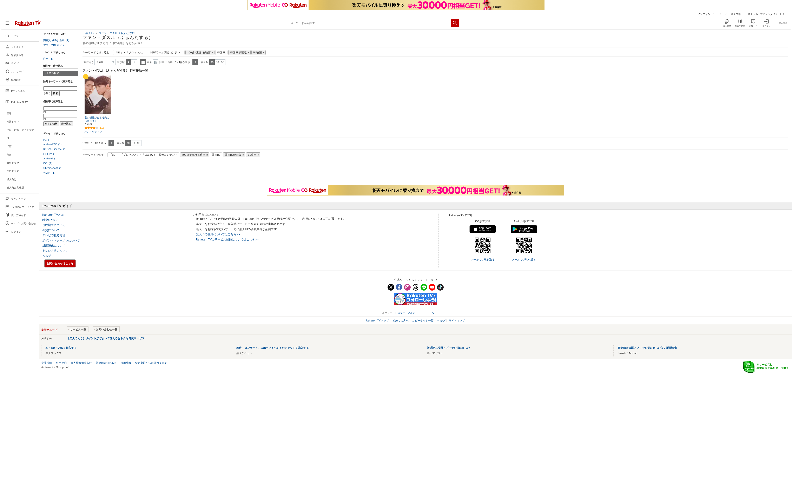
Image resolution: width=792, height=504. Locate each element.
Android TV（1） (53, 144)
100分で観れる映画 (199, 52)
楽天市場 (736, 14)
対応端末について (53, 245)
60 (217, 62)
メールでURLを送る (483, 259)
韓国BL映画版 (238, 52)
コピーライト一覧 (423, 320)
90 (222, 62)
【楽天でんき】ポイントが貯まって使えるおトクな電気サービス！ (107, 338)
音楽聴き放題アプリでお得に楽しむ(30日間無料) (647, 347)
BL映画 (257, 52)
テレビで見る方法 (53, 235)
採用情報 (125, 362)
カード (723, 14)
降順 (134, 62)
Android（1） (51, 158)
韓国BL (221, 52)
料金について (51, 219)
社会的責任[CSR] (106, 362)
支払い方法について (55, 250)
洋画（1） (48, 58)
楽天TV (89, 33)
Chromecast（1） (53, 168)
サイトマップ (457, 320)
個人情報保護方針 (81, 362)
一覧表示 (143, 62)
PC (432, 312)
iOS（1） (48, 163)
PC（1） (48, 139)
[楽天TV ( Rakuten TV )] (28, 24)
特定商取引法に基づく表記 (151, 362)
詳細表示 (155, 62)
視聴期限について (53, 225)
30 (212, 62)
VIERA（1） (50, 172)
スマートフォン (406, 312)
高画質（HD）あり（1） (57, 40)
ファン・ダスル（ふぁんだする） (119, 33)
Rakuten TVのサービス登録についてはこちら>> (227, 239)
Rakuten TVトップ (378, 320)
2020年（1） (54, 73)
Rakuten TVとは (53, 214)
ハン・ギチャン (93, 131)
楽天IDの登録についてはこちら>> (218, 234)
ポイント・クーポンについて (61, 240)
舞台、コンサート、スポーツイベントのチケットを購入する (272, 347)
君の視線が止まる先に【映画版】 (97, 119)
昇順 (128, 62)
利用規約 (61, 362)
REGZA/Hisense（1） (55, 149)
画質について (51, 230)
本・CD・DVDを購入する (61, 347)
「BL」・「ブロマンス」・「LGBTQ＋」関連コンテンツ (149, 52)
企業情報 (46, 362)
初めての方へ (400, 320)
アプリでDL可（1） (54, 45)
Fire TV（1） (50, 153)
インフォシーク (706, 14)
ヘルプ (46, 256)
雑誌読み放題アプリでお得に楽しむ (448, 347)
